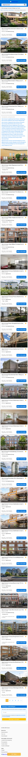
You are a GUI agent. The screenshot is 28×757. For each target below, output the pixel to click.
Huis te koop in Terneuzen (7, 137)
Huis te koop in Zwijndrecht (7, 122)
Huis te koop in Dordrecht (19, 122)
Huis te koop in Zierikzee (11, 135)
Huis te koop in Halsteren (7, 120)
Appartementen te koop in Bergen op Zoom (11, 142)
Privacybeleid (4, 742)
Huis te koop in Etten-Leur (11, 132)
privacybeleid (7, 716)
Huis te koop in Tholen (12, 134)
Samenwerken (4, 732)
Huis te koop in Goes (20, 135)
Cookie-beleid (4, 743)
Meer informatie (21, 34)
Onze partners (4, 752)
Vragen (2, 750)
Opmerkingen (4, 735)
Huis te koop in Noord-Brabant (9, 10)
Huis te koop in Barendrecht (7, 123)
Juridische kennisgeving (6, 740)
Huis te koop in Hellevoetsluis (17, 126)
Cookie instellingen (5, 745)
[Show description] (25, 28)
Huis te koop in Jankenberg (19, 119)
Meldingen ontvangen (14, 719)
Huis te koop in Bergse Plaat (18, 120)
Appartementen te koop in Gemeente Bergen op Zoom (13, 140)
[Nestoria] (14, 1)
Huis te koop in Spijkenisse (12, 125)
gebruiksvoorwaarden (21, 715)
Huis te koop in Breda (15, 129)
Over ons (3, 734)
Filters (14, 754)
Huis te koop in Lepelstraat (7, 119)
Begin (2, 10)
